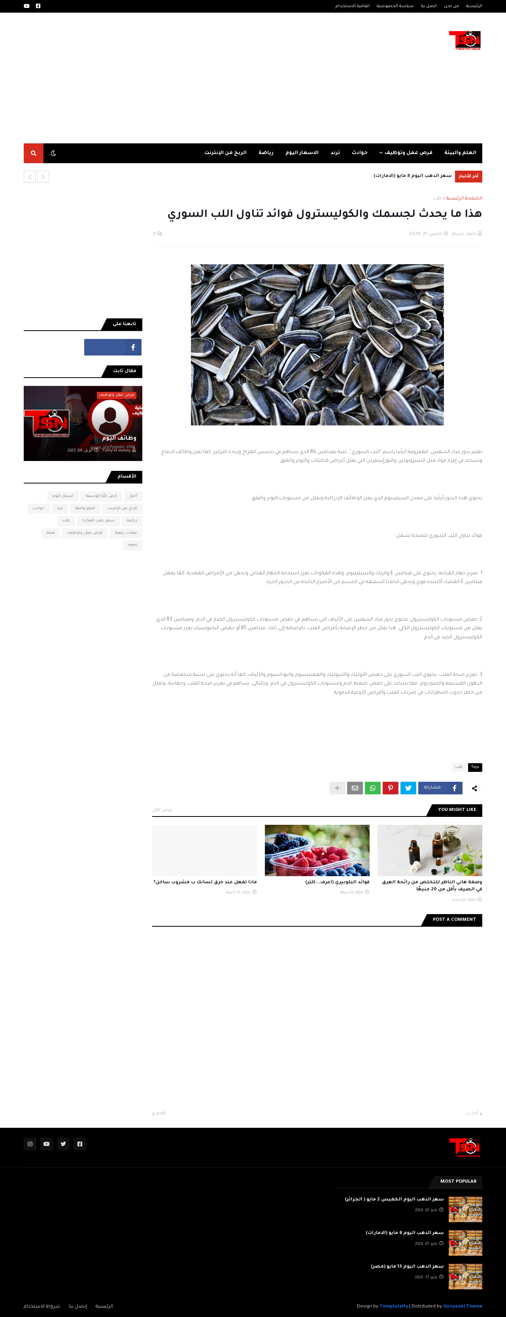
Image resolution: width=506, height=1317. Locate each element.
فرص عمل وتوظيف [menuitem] (408, 153)
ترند (60, 508)
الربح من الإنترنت (122, 508)
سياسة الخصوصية (395, 6)
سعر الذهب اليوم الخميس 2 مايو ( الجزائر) (394, 1199)
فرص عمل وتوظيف (85, 533)
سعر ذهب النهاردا (98, 521)
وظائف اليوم (119, 439)
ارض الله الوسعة (101, 496)
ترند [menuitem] (335, 153)
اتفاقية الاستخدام (353, 6)
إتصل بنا (78, 1306)
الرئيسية (474, 6)
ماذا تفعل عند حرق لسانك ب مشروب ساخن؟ (205, 882)
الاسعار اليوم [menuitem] (302, 153)
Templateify (394, 1306)
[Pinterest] (390, 788)
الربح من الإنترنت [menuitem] (225, 153)
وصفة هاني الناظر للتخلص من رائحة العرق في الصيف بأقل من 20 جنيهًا (432, 886)
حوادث (38, 508)
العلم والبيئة (85, 508)
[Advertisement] (156, 78)
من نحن (451, 6)
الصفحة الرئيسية (464, 198)
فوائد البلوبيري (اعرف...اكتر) (337, 882)
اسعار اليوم (63, 496)
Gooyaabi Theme (462, 1306)
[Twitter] (408, 788)
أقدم (161, 1113)
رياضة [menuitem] (266, 153)
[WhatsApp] (373, 788)
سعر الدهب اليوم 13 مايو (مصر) (407, 1267)
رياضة (132, 521)
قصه (51, 533)
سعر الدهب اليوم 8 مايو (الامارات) (413, 176)
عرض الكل (162, 810)
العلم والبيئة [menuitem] (460, 153)
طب (437, 198)
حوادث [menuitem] (360, 153)
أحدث (472, 1113)
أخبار (133, 496)
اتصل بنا (429, 6)
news (132, 545)
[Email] (355, 788)
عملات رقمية (126, 533)
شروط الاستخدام (42, 1306)
